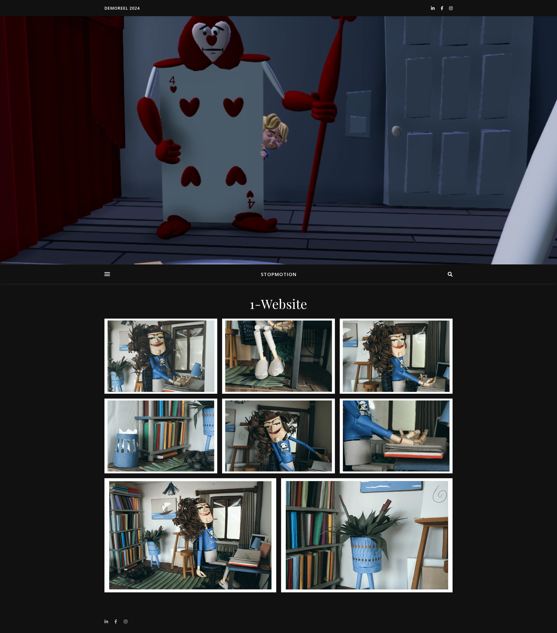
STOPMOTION (279, 274)
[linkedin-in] (433, 8)
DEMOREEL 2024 (121, 8)
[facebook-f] (442, 8)
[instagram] (451, 8)
